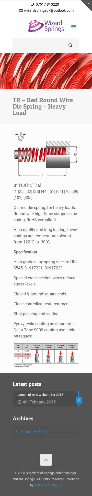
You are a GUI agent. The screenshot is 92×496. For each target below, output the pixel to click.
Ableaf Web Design (48, 485)
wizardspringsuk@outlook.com (49, 10)
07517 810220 (47, 4)
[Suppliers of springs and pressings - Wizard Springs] (46, 27)
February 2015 (34, 431)
